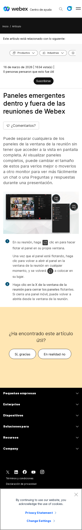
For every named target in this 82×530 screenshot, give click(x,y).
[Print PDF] (30, 81)
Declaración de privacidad (21, 483)
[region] (41, 509)
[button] (69, 8)
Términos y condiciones (19, 478)
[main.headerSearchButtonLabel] (61, 8)
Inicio (5, 26)
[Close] (76, 494)
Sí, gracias (22, 354)
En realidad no (54, 354)
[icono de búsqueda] (61, 9)
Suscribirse (43, 81)
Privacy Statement (39, 512)
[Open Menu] (78, 8)
